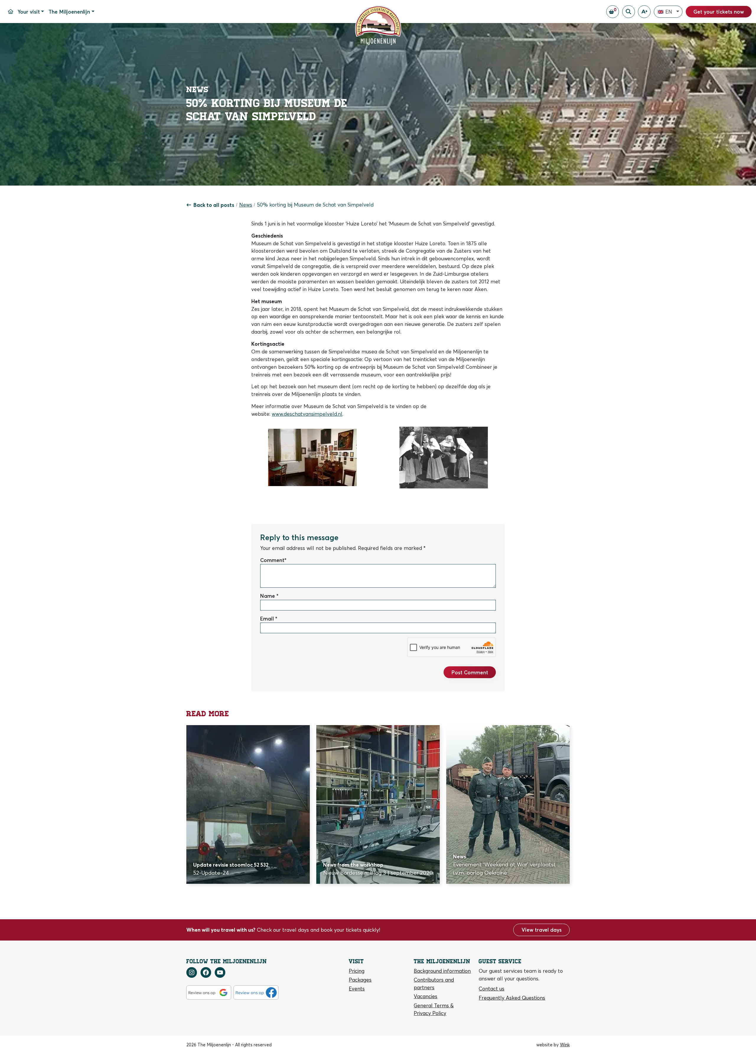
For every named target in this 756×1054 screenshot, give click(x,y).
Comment (272, 560)
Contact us (491, 988)
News (245, 205)
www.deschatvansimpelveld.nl (307, 414)
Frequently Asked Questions (512, 998)
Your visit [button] (29, 12)
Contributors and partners (434, 983)
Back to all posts (213, 205)
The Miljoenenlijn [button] (69, 12)
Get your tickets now (718, 12)
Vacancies (425, 996)
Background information (442, 971)
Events (357, 988)
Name (267, 596)
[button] (668, 12)
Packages (360, 980)
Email (267, 618)
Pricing (356, 971)
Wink (565, 1044)
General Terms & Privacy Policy (434, 1009)
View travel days (542, 930)
